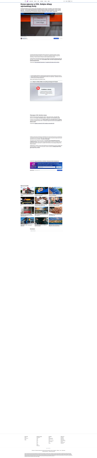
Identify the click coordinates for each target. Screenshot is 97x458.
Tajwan (37, 442)
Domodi (25, 437)
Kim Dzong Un (62, 437)
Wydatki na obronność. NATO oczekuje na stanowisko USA (44, 123)
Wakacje (49, 443)
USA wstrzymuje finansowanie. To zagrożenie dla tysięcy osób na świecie (47, 62)
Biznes (49, 1)
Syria (37, 441)
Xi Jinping (62, 441)
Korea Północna (38, 437)
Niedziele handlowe (51, 438)
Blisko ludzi (31, 1)
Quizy (38, 1)
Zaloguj (69, 1)
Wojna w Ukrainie (50, 441)
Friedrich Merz (62, 443)
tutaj (38, 456)
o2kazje (35, 1)
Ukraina (37, 438)
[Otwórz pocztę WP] (64, 1)
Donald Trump (62, 438)
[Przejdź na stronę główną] (25, 1)
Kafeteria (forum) (26, 438)
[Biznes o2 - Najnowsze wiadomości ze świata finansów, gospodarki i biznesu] (28, 1)
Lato (49, 442)
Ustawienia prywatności (51, 451)
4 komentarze (56, 38)
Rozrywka (41, 1)
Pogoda (45, 1)
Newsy (49, 437)
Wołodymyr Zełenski (63, 442)
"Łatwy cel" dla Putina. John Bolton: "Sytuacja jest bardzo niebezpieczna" (47, 161)
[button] (66, 1)
